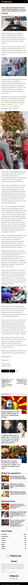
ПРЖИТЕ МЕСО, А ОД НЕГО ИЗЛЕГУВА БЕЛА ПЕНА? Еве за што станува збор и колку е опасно (21, 382)
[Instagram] (13, 578)
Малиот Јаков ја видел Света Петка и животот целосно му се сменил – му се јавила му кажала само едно (10, 464)
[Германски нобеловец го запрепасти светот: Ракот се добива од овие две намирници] (5, 507)
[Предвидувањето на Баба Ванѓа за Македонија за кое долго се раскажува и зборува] (14, 405)
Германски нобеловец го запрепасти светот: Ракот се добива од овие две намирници (18, 506)
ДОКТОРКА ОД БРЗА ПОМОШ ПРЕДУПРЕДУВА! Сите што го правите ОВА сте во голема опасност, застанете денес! (18, 514)
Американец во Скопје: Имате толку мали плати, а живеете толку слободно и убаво (17, 485)
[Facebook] (11, 578)
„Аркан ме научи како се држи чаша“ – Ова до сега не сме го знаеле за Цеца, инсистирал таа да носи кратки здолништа (10, 439)
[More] (16, 371)
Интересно (4, 13)
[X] (16, 578)
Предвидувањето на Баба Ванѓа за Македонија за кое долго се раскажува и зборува (10, 414)
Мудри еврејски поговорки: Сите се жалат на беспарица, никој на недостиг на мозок (18, 493)
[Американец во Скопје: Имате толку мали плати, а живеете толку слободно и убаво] (5, 486)
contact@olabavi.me (11, 572)
